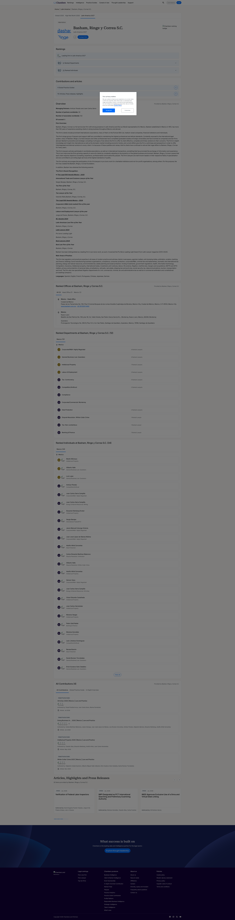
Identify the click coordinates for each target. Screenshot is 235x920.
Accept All (109, 110)
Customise (127, 110)
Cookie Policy (117, 105)
